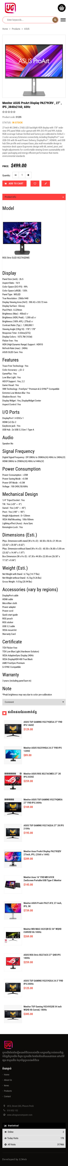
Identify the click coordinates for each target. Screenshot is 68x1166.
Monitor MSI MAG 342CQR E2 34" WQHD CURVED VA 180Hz (42, 931)
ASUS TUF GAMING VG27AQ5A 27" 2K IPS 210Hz (44, 827)
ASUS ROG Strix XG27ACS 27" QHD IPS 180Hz (42, 956)
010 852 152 (12, 1110)
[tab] (34, 197)
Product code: (8, 117)
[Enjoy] (35, 184)
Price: (5, 166)
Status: (7, 122)
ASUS (26, 28)
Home (5, 28)
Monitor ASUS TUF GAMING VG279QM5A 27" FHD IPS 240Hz (43, 801)
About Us (8, 1080)
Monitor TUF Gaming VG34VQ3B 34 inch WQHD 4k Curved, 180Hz (43, 1008)
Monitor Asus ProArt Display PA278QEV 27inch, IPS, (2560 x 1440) (42, 853)
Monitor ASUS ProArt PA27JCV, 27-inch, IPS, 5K (43, 905)
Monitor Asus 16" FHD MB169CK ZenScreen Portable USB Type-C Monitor (42, 879)
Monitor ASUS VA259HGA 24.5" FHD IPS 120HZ (43, 749)
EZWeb (23, 1159)
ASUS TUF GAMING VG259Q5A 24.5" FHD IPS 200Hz (43, 982)
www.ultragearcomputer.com (19, 1115)
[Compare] (45, 184)
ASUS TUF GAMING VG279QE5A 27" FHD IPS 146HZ (43, 724)
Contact (7, 1096)
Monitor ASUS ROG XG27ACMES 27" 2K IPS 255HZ (42, 775)
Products (16, 28)
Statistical (13, 1125)
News (6, 1085)
